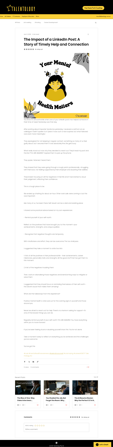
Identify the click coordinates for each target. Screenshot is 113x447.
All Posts (17, 22)
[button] (96, 22)
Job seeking (27, 22)
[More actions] (88, 34)
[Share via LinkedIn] (33, 362)
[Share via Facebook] (25, 362)
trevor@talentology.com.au (103, 16)
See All (96, 377)
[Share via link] (37, 362)
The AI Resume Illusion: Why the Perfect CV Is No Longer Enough (85, 399)
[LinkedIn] (56, 443)
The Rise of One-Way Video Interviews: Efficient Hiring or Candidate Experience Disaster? (26, 399)
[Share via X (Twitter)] (29, 362)
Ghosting (38, 22)
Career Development (51, 22)
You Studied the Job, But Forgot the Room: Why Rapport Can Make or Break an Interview (56, 399)
